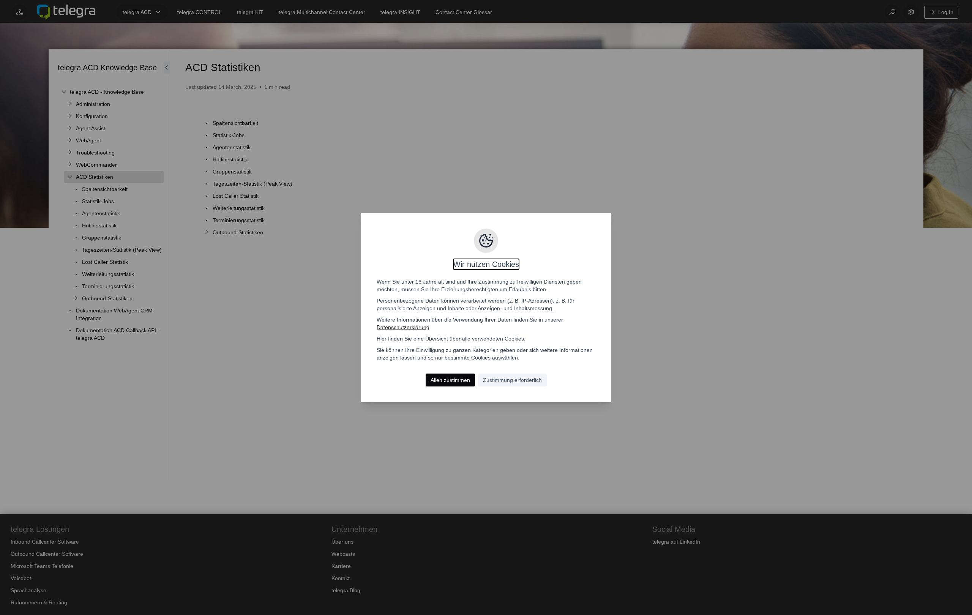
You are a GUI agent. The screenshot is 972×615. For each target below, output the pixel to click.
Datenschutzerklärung (403, 327)
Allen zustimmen (450, 380)
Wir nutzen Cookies (486, 264)
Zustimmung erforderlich (512, 380)
